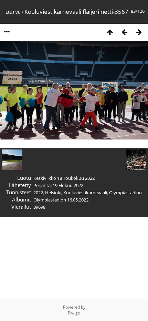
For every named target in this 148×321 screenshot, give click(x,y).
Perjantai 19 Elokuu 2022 (58, 185)
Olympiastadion (125, 192)
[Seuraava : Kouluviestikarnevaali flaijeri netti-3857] (138, 32)
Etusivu (13, 12)
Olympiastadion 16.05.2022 (60, 200)
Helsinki (53, 192)
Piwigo (74, 313)
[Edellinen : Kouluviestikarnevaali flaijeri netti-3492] (124, 32)
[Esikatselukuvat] (110, 32)
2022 (38, 192)
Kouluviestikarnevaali (85, 192)
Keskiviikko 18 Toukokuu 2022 (64, 178)
